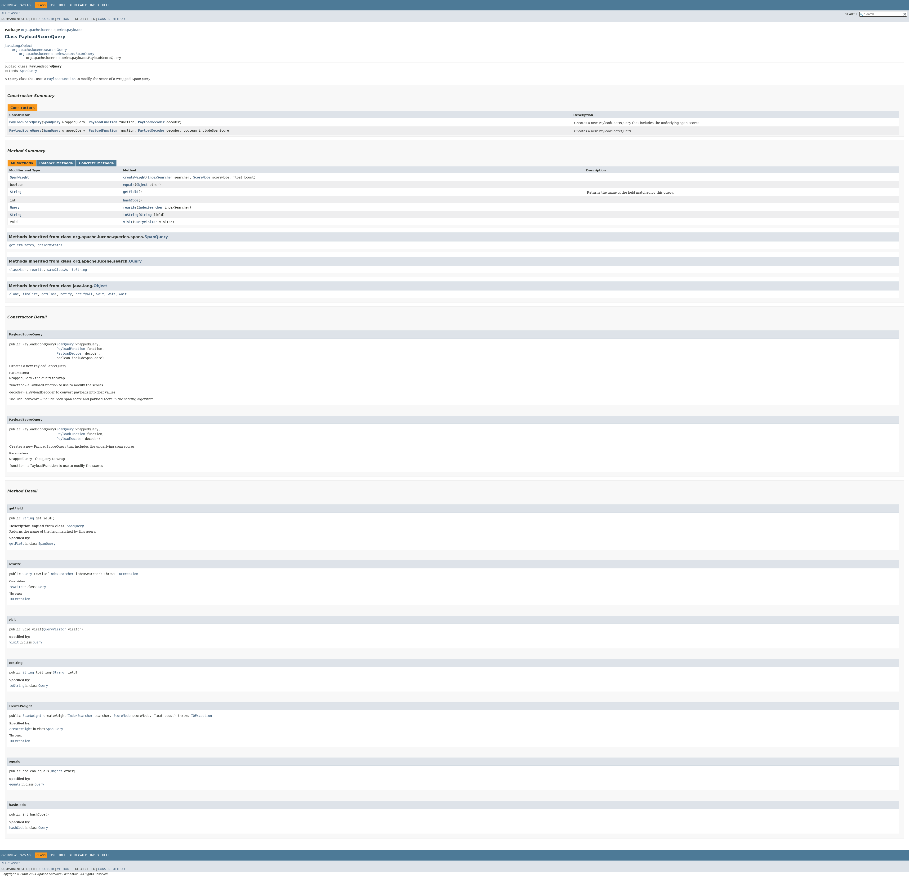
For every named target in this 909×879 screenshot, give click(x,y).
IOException (127, 574)
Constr (48, 19)
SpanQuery (28, 71)
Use (53, 5)
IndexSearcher (160, 177)
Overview (9, 5)
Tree (62, 5)
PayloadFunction (103, 122)
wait (100, 294)
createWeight (134, 177)
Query (14, 207)
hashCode (130, 200)
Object (142, 185)
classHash (17, 270)
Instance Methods (56, 163)
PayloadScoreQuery (25, 122)
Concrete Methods (96, 163)
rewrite (129, 207)
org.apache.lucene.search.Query (39, 50)
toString (130, 215)
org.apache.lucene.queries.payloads (51, 30)
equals (128, 185)
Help (105, 5)
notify (66, 294)
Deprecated (78, 5)
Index (94, 5)
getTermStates (21, 245)
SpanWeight (19, 177)
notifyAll (84, 294)
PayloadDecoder (151, 122)
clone (14, 294)
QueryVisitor (145, 222)
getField (130, 192)
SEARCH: (851, 14)
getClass (49, 294)
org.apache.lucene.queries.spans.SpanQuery (56, 54)
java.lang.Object (18, 46)
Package (25, 5)
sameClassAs (57, 270)
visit (128, 222)
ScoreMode (201, 177)
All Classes (11, 13)
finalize (30, 294)
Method (63, 19)
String (15, 192)
